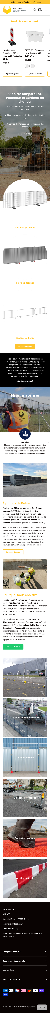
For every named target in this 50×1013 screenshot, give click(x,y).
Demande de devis (13, 552)
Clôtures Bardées (25, 282)
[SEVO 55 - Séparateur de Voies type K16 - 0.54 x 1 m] (35, 36)
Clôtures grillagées (25, 227)
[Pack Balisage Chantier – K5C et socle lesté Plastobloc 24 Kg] (12, 36)
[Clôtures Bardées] (25, 256)
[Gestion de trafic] (25, 312)
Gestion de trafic (25, 338)
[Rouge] (33, 66)
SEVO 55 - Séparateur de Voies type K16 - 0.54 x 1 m (35, 53)
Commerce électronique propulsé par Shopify (29, 1007)
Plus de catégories (25, 346)
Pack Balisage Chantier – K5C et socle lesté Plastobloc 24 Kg (12, 54)
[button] (40, 10)
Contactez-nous (25, 134)
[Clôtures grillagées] (25, 201)
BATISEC (11, 1007)
